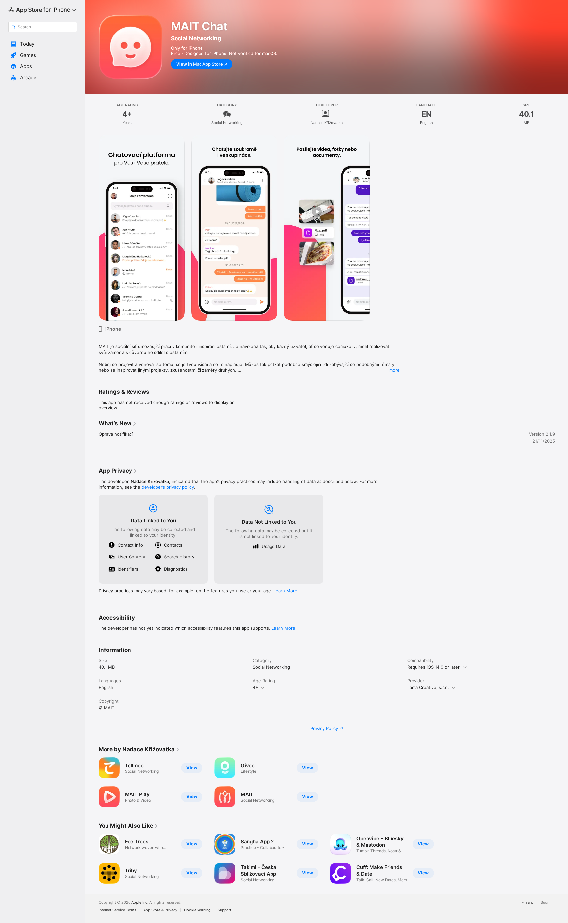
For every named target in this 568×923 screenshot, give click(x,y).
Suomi (546, 902)
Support (224, 910)
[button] (43, 44)
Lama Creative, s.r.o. (428, 687)
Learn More (285, 590)
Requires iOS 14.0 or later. (434, 667)
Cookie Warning (197, 910)
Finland (528, 902)
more (394, 370)
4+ (255, 687)
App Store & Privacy (160, 910)
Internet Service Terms (117, 910)
